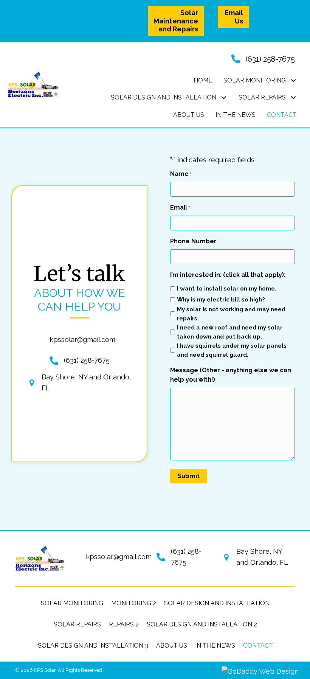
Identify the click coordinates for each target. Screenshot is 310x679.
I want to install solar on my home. (226, 288)
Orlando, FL (269, 562)
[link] (203, 80)
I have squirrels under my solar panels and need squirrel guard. (232, 350)
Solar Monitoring (72, 603)
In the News (215, 645)
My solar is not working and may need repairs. (231, 314)
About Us (171, 645)
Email (180, 207)
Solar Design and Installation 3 (93, 645)
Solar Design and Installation (217, 603)
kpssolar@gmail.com (82, 339)
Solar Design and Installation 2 (202, 624)
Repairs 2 (124, 624)
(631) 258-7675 (270, 59)
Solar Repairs (77, 624)
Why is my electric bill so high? (221, 299)
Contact (258, 645)
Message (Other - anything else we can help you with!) (230, 375)
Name (181, 173)
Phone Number (193, 241)
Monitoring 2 (133, 603)
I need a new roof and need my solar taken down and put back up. (229, 332)
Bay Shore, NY (64, 377)
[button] (176, 21)
